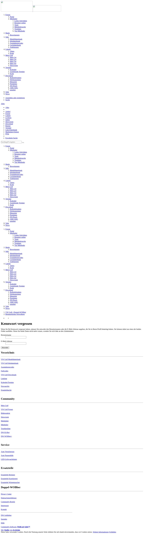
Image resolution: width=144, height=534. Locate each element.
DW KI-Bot (5, 432)
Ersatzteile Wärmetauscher (10, 482)
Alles (7, 107)
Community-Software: (15, 527)
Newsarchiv (5, 386)
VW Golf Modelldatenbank (10, 359)
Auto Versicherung (7, 452)
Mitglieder (4, 425)
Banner (8, 126)
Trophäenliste (5, 429)
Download (9, 124)
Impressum (5, 506)
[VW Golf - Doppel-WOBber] (31, 11)
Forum (7, 114)
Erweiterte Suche (11, 138)
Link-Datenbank (11, 130)
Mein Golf (4, 406)
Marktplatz (5, 421)
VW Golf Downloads (8, 375)
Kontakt (4, 509)
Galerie (8, 116)
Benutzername (6, 335)
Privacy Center (6, 494)
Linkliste (4, 379)
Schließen (112, 532)
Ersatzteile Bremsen (8, 475)
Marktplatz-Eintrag (12, 132)
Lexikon (8, 118)
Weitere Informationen (101, 532)
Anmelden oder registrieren (15, 98)
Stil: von (10, 530)
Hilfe (2, 523)
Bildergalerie (5, 413)
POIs (7, 134)
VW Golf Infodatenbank (9, 363)
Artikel (7, 112)
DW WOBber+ (6, 436)
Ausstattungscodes (7, 367)
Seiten (7, 120)
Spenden (4, 519)
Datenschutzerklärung (8, 498)
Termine (8, 128)
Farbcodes (4, 371)
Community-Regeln (8, 502)
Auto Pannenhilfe (7, 455)
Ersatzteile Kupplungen (9, 479)
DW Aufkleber (6, 515)
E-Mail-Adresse (6, 341)
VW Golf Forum (7, 409)
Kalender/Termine (7, 382)
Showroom (9, 122)
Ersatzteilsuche (6, 390)
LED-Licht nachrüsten (9, 459)
